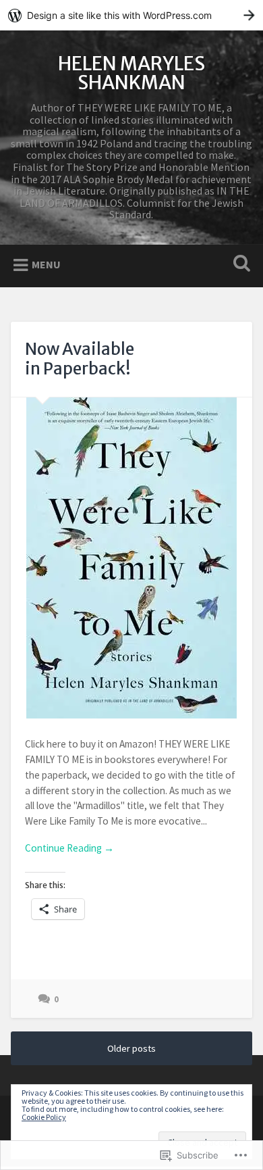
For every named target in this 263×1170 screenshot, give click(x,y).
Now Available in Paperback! (79, 359)
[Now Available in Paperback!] (132, 557)
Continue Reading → (69, 848)
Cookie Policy (44, 1117)
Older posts (131, 1048)
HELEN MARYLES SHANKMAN (131, 73)
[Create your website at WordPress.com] (131, 15)
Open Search (239, 265)
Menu (46, 264)
